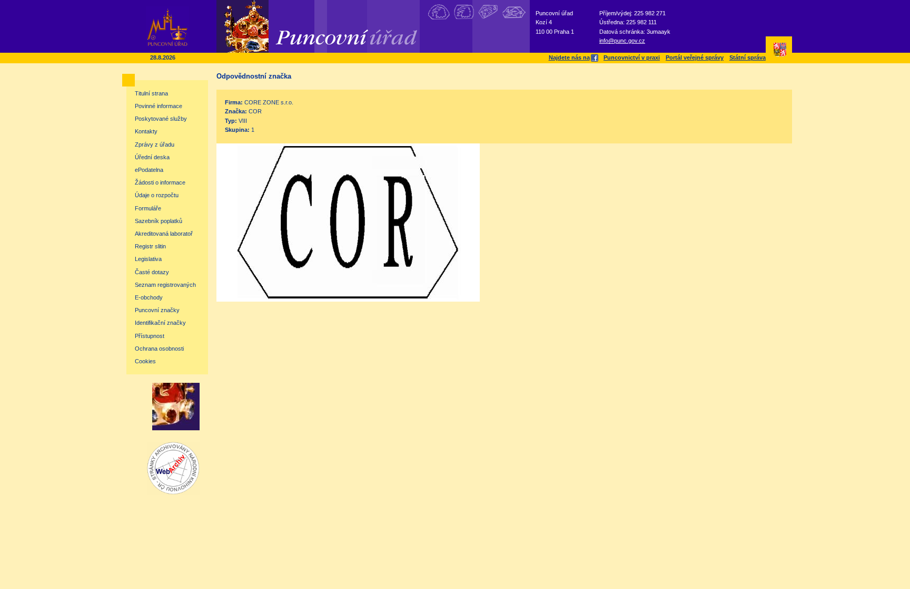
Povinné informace (158, 106)
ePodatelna (149, 170)
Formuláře (148, 208)
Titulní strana (151, 93)
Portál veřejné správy (695, 57)
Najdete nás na (569, 57)
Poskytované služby (161, 118)
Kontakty (146, 131)
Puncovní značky (157, 310)
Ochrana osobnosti (159, 348)
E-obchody (149, 297)
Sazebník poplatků (158, 221)
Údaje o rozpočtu (157, 195)
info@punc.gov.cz (622, 40)
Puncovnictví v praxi (632, 57)
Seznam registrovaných (165, 285)
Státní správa (747, 57)
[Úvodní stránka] (167, 45)
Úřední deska (152, 157)
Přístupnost (149, 336)
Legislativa (148, 259)
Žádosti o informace (160, 182)
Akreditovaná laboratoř (164, 233)
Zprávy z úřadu (154, 144)
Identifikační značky (160, 323)
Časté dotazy (152, 272)
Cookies (145, 361)
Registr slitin (150, 246)
